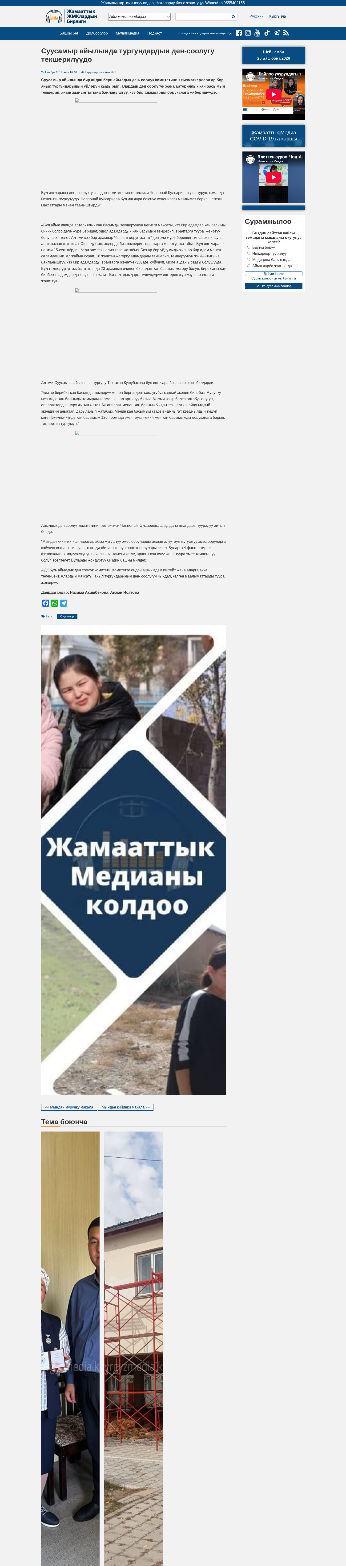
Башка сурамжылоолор (274, 286)
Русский (256, 16)
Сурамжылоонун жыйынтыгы (273, 278)
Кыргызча (277, 16)
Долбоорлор (97, 33)
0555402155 (234, 3)
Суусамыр (67, 616)
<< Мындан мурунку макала (69, 1107)
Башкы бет (69, 33)
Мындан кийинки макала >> (126, 1107)
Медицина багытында (271, 260)
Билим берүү (263, 247)
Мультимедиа (127, 33)
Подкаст (154, 33)
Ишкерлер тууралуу (269, 254)
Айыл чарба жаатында (272, 266)
